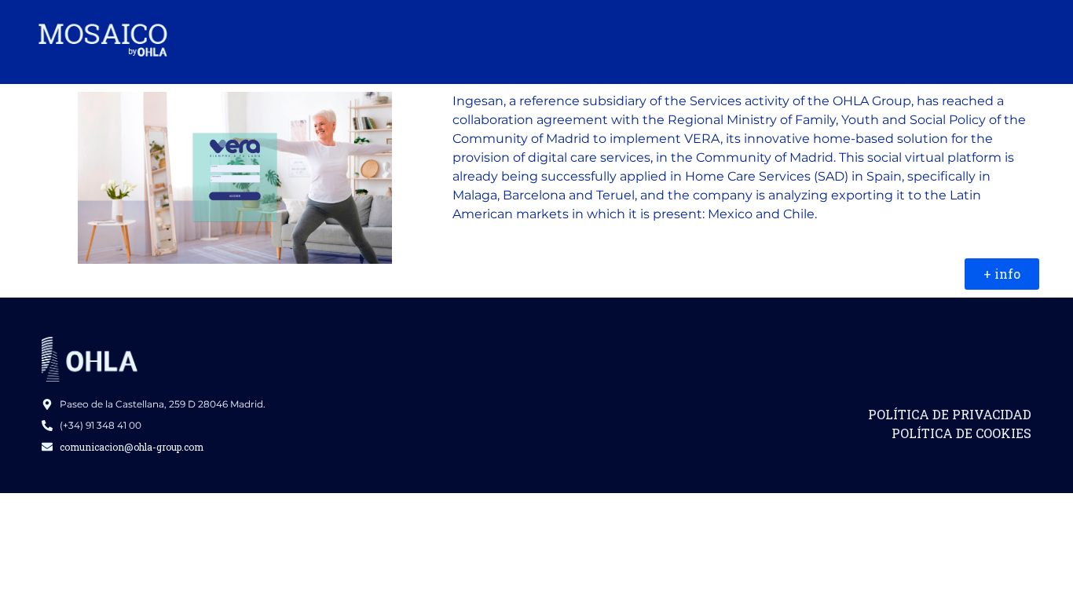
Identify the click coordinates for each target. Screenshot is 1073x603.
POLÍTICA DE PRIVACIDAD (949, 414)
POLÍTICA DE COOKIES (961, 433)
